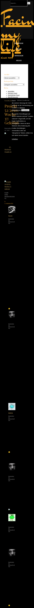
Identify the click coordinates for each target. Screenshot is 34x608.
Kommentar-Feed (13, 95)
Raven (10, 216)
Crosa (9, 198)
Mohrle (10, 413)
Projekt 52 (8, 100)
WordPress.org (13, 97)
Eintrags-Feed (12, 93)
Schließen (15, 139)
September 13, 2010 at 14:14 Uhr (11, 221)
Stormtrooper (11, 196)
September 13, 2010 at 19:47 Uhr (11, 418)
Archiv (19, 49)
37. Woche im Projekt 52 (8, 149)
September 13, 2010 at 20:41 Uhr (11, 478)
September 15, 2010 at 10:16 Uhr (11, 564)
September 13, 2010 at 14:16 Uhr (11, 326)
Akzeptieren (25, 110)
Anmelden (11, 91)
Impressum (19, 43)
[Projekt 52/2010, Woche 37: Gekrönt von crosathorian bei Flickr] (8, 189)
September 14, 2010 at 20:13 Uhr (11, 529)
